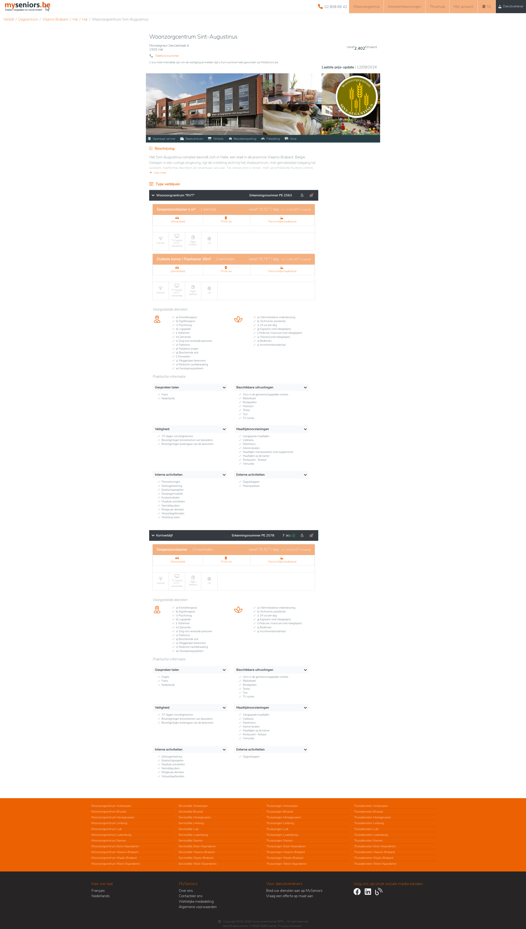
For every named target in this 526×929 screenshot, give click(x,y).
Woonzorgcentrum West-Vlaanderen (115, 864)
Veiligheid (162, 429)
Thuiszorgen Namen (279, 840)
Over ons (186, 890)
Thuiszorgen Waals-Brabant (284, 858)
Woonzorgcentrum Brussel (108, 811)
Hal (75, 19)
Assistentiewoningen (404, 6)
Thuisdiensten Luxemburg (371, 835)
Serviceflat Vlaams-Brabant (197, 852)
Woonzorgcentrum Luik (106, 829)
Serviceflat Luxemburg (193, 835)
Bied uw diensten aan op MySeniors (294, 890)
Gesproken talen (167, 387)
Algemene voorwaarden (198, 906)
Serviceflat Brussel (191, 811)
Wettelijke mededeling (196, 901)
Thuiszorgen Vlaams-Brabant (285, 852)
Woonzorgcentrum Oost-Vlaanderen (115, 846)
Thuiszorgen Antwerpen (282, 806)
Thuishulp (437, 6)
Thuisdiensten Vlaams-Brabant (374, 852)
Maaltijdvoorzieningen (252, 429)
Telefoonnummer (167, 56)
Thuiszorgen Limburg (280, 823)
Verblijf (8, 19)
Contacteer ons (190, 895)
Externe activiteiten (250, 474)
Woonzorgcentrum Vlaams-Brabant (114, 852)
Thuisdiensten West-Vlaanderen (375, 864)
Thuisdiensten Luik (366, 829)
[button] (233, 172)
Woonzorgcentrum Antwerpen (111, 806)
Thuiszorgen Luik (277, 829)
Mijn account (463, 6)
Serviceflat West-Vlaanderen (198, 864)
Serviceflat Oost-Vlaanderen (197, 846)
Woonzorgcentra (366, 6)
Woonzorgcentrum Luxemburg (111, 835)
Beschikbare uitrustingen (254, 387)
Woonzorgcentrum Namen (108, 840)
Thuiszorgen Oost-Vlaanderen (286, 846)
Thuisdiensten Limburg (369, 823)
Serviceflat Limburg (191, 823)
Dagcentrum (28, 19)
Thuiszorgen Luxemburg (282, 835)
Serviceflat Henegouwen (195, 817)
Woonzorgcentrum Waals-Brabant (114, 858)
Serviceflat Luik (188, 829)
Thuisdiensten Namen (368, 840)
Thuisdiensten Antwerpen (371, 806)
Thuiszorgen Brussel (279, 811)
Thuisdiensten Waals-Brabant (373, 858)
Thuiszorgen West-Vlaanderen (286, 864)
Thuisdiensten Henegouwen (372, 817)
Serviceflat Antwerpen (193, 806)
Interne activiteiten (168, 474)
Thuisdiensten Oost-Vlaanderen (375, 846)
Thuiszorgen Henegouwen (283, 817)
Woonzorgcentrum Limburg (109, 823)
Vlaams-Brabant (55, 19)
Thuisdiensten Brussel (368, 811)
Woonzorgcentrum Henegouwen (112, 817)
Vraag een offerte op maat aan (289, 895)
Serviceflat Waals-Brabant (196, 858)
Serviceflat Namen (191, 840)
